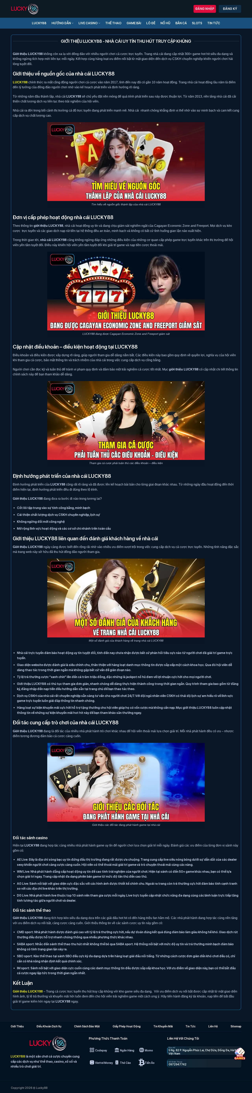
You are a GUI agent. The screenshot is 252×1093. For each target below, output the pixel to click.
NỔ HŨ (165, 23)
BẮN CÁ (181, 23)
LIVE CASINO (88, 23)
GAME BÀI (134, 23)
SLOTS (197, 23)
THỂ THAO (113, 23)
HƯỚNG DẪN (61, 23)
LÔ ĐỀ (150, 23)
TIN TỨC (213, 23)
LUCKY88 (39, 23)
